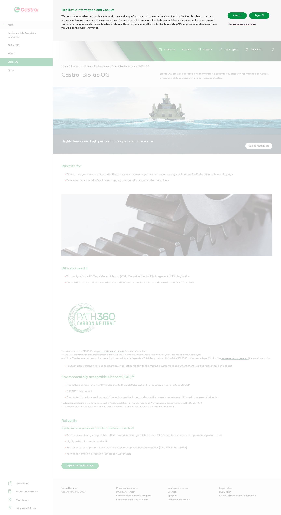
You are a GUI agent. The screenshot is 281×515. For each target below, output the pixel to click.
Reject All (259, 15)
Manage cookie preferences (242, 24)
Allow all (237, 15)
